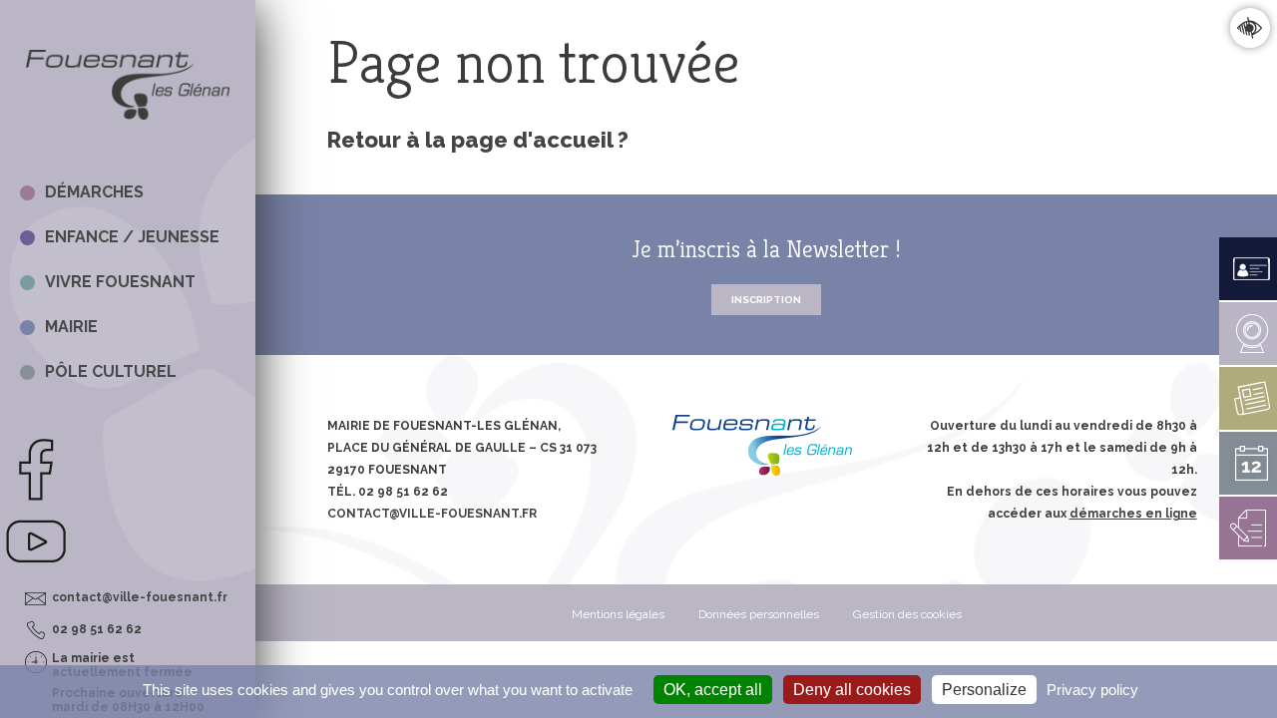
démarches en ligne (1133, 514)
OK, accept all (712, 689)
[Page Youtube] (36, 569)
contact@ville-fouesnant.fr (139, 597)
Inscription (766, 299)
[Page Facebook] (36, 498)
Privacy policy (1092, 689)
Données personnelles (758, 614)
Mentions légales (618, 614)
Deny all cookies (852, 689)
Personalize (984, 689)
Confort (1249, 27)
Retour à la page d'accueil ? (478, 140)
